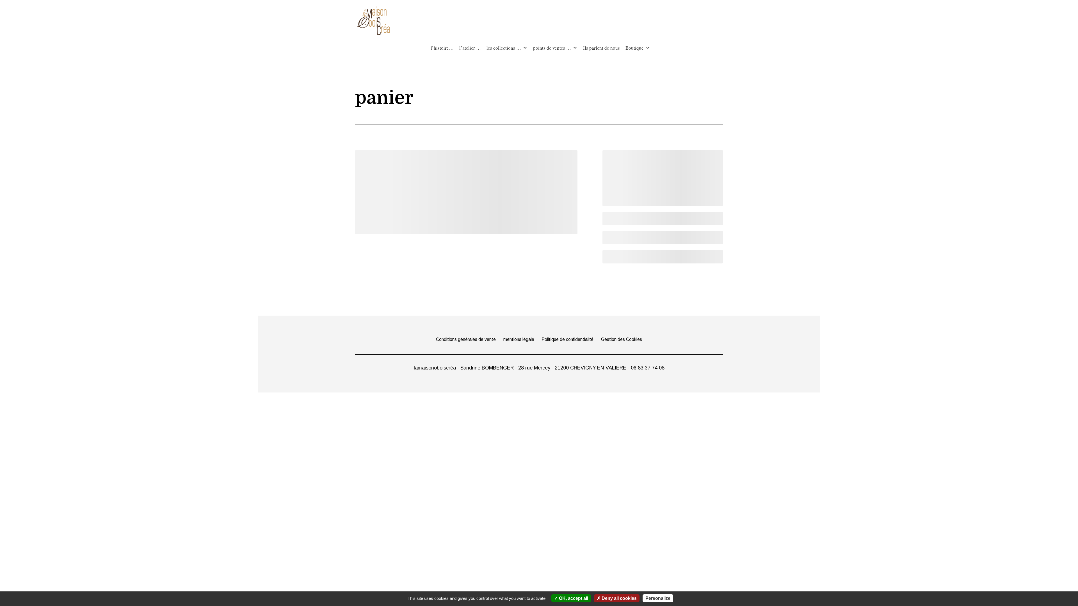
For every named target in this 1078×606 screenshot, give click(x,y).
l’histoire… (442, 48)
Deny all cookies (618, 598)
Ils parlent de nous (601, 48)
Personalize (657, 598)
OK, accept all (573, 598)
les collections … (504, 48)
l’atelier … (470, 48)
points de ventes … (552, 48)
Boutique (634, 48)
